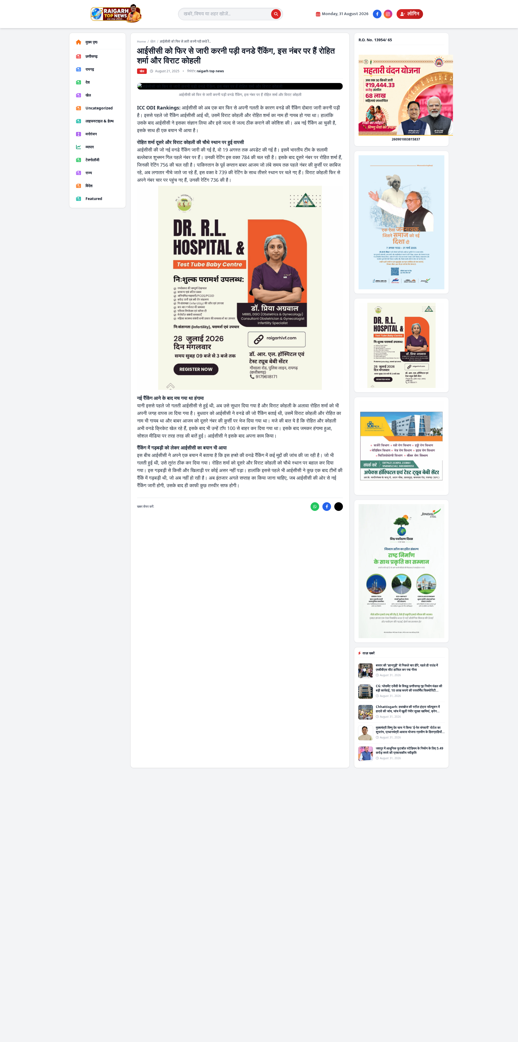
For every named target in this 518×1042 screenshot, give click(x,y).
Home (141, 41)
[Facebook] (377, 14)
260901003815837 (406, 139)
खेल (152, 41)
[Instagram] (388, 14)
